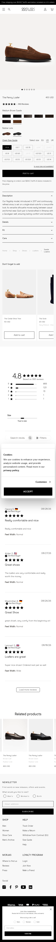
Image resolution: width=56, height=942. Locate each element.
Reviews (5, 866)
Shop (15, 251)
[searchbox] (16, 437)
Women (5, 831)
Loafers (36, 251)
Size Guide (27, 840)
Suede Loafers (47, 251)
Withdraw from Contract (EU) (35, 835)
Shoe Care (7, 835)
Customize (41, 482)
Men (4, 826)
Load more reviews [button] (28, 690)
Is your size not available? (44, 166)
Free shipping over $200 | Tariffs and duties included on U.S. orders (28, 2)
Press (4, 871)
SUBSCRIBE (28, 811)
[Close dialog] (51, 909)
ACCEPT (28, 491)
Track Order (28, 826)
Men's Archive (8, 840)
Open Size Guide (9, 140)
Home (4, 251)
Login (25, 861)
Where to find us (9, 861)
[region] (27, 384)
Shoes (24, 251)
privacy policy (11, 470)
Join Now (27, 866)
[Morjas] (28, 9)
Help (25, 845)
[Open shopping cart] (52, 9)
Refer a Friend (28, 871)
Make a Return (29, 831)
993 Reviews (23, 104)
